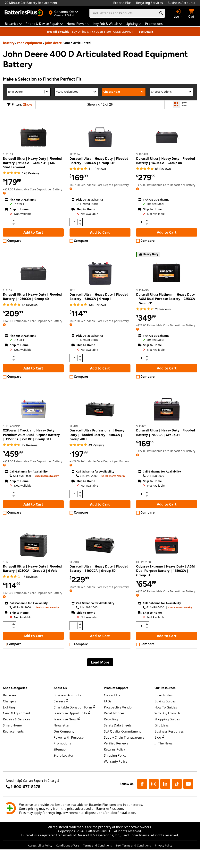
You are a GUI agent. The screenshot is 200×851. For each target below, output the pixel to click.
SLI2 (5, 562)
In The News (163, 743)
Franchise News (66, 719)
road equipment (29, 43)
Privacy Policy (163, 845)
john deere (53, 43)
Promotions (62, 743)
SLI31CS (141, 426)
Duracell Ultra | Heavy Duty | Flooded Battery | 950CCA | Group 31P (99, 160)
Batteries (9, 695)
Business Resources (169, 731)
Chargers (10, 701)
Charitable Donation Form (73, 707)
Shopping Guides (167, 719)
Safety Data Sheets (118, 725)
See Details (146, 31)
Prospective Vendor (118, 707)
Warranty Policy (115, 761)
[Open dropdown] (4, 193)
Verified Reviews (116, 743)
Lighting (9, 707)
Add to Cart (33, 232)
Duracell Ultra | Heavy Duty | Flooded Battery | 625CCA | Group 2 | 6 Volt (32, 568)
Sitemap (60, 749)
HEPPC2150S (144, 562)
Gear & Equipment (16, 713)
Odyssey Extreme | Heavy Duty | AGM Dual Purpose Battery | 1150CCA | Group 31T (165, 570)
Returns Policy (114, 749)
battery (8, 43)
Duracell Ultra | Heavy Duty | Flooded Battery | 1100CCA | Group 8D (99, 568)
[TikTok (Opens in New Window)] (177, 784)
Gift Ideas (161, 725)
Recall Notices (114, 713)
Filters (17, 104)
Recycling (111, 719)
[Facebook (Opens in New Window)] (142, 784)
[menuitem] (13, 24)
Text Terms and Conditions (133, 845)
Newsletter (62, 725)
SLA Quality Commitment (122, 731)
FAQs (108, 701)
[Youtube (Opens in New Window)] (188, 784)
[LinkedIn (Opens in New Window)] (165, 784)
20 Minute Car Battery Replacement (31, 3)
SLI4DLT (75, 426)
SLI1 (72, 290)
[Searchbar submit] (161, 13)
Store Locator (64, 755)
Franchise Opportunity (71, 713)
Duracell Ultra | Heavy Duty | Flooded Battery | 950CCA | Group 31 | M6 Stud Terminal (32, 162)
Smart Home (12, 725)
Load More (100, 662)
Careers (60, 701)
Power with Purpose (69, 737)
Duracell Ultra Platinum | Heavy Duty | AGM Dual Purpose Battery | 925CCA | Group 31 (165, 298)
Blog (158, 737)
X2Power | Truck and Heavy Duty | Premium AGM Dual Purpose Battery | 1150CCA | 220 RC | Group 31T (31, 434)
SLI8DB (74, 562)
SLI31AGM (142, 290)
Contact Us (112, 695)
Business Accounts (181, 3)
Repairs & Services (16, 719)
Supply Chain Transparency (124, 737)
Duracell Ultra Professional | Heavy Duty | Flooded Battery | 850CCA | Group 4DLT (97, 434)
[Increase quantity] (13, 220)
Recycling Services (149, 3)
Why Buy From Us (167, 713)
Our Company (64, 731)
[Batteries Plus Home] (24, 13)
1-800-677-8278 (25, 786)
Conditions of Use (67, 845)
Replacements (13, 731)
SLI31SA (8, 154)
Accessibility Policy (40, 845)
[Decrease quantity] (13, 223)
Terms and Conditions (97, 845)
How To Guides (165, 707)
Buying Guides (165, 701)
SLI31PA (75, 154)
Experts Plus (122, 3)
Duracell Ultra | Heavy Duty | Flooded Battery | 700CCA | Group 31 (165, 432)
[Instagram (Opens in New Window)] (154, 784)
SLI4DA (7, 290)
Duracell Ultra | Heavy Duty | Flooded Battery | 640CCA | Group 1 (99, 296)
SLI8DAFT (142, 154)
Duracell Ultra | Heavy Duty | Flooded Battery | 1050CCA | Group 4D (32, 296)
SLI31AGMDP (11, 426)
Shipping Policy (115, 755)
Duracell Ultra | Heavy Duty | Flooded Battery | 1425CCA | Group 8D (165, 160)
